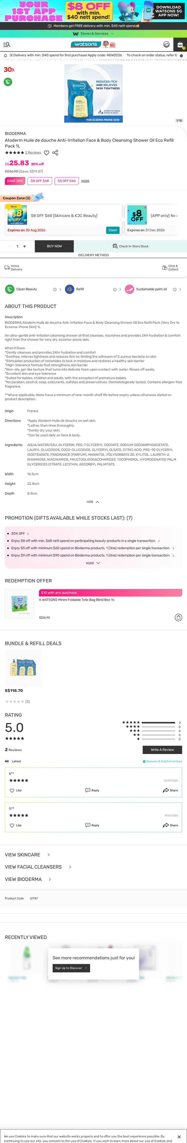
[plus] (24, 246)
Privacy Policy (94, 1138)
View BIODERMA (24, 879)
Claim (113, 230)
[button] (180, 44)
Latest (16, 761)
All (7, 761)
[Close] (179, 1129)
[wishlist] (46, 152)
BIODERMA (15, 133)
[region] (93, 1132)
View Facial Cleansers (34, 867)
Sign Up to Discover (68, 968)
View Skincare (23, 854)
